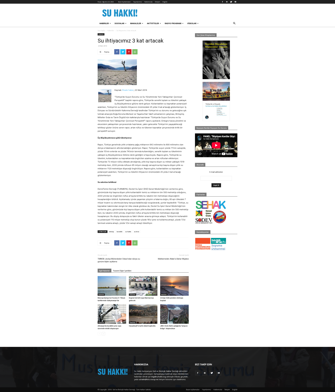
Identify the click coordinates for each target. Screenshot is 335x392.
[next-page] (103, 333)
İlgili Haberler (104, 271)
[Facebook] (222, 2)
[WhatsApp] (135, 51)
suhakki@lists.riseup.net (149, 379)
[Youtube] (235, 2)
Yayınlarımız (137, 2)
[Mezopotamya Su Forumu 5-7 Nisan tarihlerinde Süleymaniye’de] (112, 286)
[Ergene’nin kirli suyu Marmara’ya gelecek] (143, 286)
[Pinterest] (129, 51)
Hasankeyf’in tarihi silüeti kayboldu (142, 326)
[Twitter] (231, 2)
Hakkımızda (148, 2)
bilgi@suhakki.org (158, 376)
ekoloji (111, 232)
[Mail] (227, 2)
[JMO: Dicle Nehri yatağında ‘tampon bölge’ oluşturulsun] (174, 314)
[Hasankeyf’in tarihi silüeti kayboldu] (143, 314)
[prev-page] (99, 333)
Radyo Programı (173, 23)
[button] (234, 23)
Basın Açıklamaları (124, 2)
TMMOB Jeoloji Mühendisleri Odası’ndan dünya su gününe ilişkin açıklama (119, 260)
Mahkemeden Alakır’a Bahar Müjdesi (173, 259)
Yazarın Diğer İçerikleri (122, 271)
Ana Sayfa (101, 30)
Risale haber (128, 90)
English (165, 2)
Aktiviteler (153, 23)
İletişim (157, 2)
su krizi (136, 232)
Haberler (104, 23)
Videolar (191, 23)
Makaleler (135, 23)
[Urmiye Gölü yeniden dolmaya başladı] (174, 286)
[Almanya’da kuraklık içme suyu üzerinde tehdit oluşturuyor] (112, 314)
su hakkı (128, 232)
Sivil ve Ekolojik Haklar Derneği (165, 371)
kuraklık (119, 232)
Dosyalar (119, 23)
